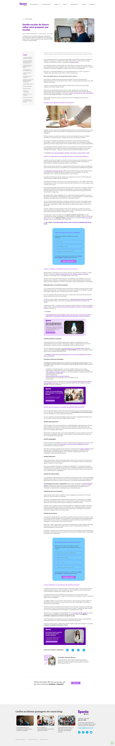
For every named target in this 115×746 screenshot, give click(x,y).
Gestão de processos (27, 97)
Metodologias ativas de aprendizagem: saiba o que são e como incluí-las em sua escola (68, 314)
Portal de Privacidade (20, 739)
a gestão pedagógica (84, 448)
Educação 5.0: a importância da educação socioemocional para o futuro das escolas (67, 316)
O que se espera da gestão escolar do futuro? (27, 66)
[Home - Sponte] (23, 4)
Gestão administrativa (27, 84)
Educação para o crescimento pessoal (27, 70)
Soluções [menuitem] (56, 4)
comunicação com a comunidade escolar (73, 348)
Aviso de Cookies (43, 739)
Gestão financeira (27, 88)
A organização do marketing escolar (53, 171)
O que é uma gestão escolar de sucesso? (27, 58)
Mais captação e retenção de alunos (55, 372)
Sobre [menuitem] (64, 4)
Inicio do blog (28, 19)
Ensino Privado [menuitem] (46, 4)
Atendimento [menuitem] (73, 4)
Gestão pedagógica (27, 86)
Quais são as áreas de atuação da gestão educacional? (28, 80)
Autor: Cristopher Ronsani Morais (30, 33)
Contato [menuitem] (84, 4)
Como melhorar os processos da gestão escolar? (27, 100)
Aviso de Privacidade (32, 739)
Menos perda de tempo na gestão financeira (57, 376)
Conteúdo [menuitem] (91, 4)
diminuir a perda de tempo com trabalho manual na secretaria (72, 274)
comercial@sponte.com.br (85, 728)
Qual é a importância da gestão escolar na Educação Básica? (27, 61)
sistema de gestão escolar (79, 613)
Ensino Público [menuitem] (34, 4)
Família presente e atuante (27, 73)
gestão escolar (74, 62)
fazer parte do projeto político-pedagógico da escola (74, 444)
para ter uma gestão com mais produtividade (81, 93)
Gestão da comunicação (26, 91)
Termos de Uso (67, 257)
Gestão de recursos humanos (27, 95)
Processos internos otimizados (27, 77)
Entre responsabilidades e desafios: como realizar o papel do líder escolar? (70, 153)
